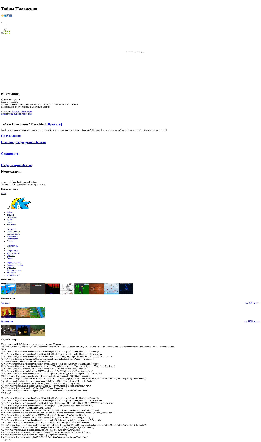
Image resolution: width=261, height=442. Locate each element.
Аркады (15, 111)
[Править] (54, 124)
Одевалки (11, 267)
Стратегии (11, 229)
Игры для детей (14, 263)
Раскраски (11, 272)
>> (5, 193)
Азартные (11, 224)
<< (2, 193)
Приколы (11, 255)
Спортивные (12, 251)
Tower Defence (13, 231)
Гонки (9, 222)
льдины (17, 114)
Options (33, 182)
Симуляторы (12, 246)
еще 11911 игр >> (252, 321)
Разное (10, 258)
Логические (12, 236)
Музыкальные (13, 275)
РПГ (9, 248)
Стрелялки (11, 217)
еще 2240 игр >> (252, 303)
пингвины (27, 114)
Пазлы (10, 241)
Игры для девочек (15, 265)
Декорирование (14, 270)
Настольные (12, 239)
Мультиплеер (13, 253)
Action (9, 212)
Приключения (13, 234)
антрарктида (7, 114)
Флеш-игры (26, 111)
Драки (9, 219)
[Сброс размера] (5, 33)
